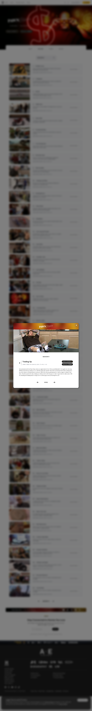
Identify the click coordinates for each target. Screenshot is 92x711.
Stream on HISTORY (67, 361)
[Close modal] (76, 325)
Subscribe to (65, 364)
